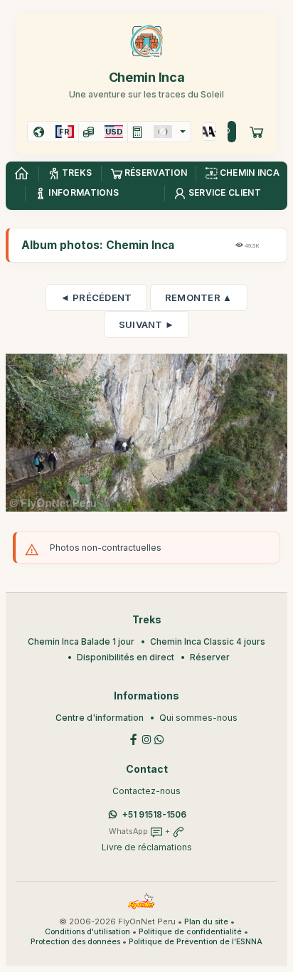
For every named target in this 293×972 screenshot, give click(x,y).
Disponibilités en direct (125, 657)
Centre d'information (99, 717)
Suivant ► (147, 324)
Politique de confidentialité (190, 931)
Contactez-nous (146, 791)
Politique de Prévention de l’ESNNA (195, 941)
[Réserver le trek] (256, 132)
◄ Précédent (96, 297)
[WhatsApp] (159, 739)
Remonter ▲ (199, 297)
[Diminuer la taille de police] (212, 131)
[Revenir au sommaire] (21, 173)
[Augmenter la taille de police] (206, 131)
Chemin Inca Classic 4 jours (207, 641)
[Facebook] (133, 739)
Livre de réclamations (147, 847)
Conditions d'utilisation (87, 931)
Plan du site (206, 921)
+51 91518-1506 (154, 814)
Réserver (210, 657)
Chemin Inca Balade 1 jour (81, 641)
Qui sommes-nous (198, 717)
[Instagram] (146, 739)
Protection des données (75, 941)
